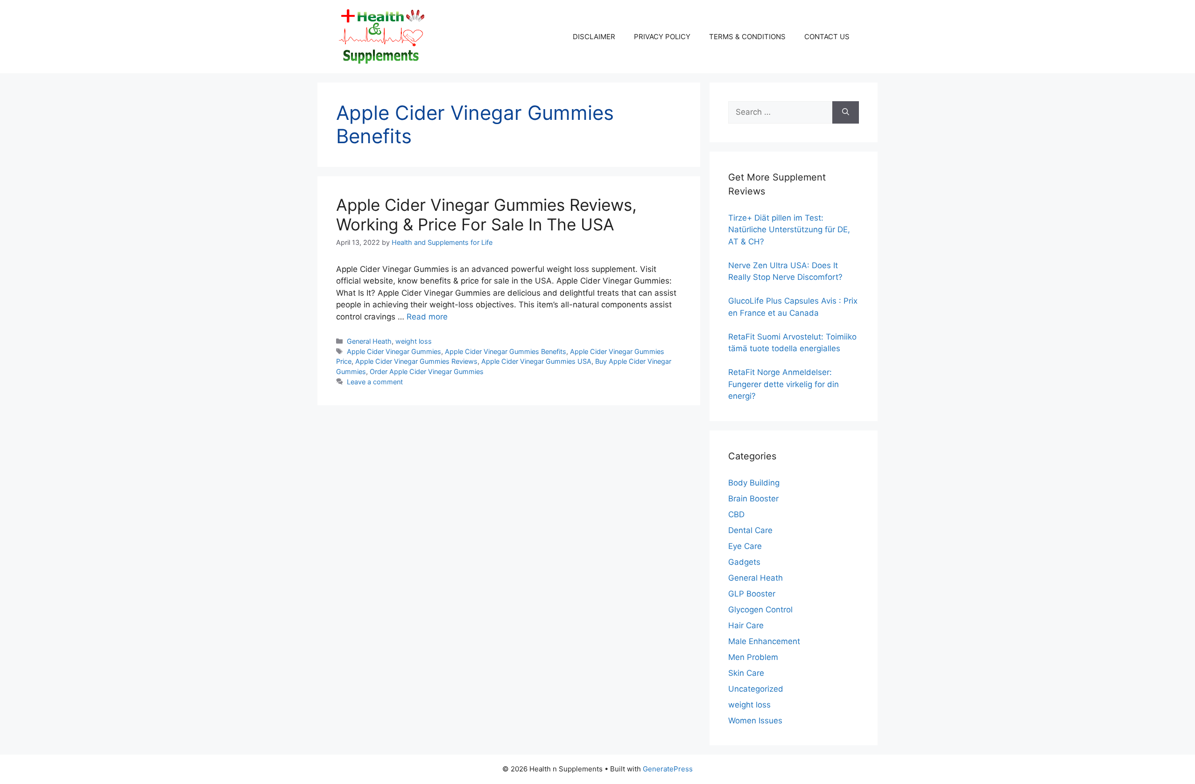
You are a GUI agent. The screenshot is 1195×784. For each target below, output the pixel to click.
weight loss (413, 341)
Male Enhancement (764, 641)
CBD (736, 514)
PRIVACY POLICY (662, 36)
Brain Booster (753, 498)
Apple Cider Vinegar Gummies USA (536, 361)
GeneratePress (668, 768)
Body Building (754, 482)
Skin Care (746, 673)
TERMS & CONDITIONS (747, 36)
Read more (427, 316)
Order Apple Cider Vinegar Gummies (427, 371)
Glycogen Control (760, 609)
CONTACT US (827, 36)
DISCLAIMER (594, 36)
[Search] (845, 112)
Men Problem (753, 657)
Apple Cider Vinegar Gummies (394, 351)
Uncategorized (755, 689)
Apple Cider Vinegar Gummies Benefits (505, 351)
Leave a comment (375, 382)
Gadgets (744, 562)
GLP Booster (751, 593)
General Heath (369, 341)
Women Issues (755, 720)
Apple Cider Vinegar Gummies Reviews (416, 361)
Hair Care (746, 625)
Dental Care (750, 530)
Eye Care (745, 546)
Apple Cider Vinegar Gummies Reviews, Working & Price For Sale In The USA (486, 214)
